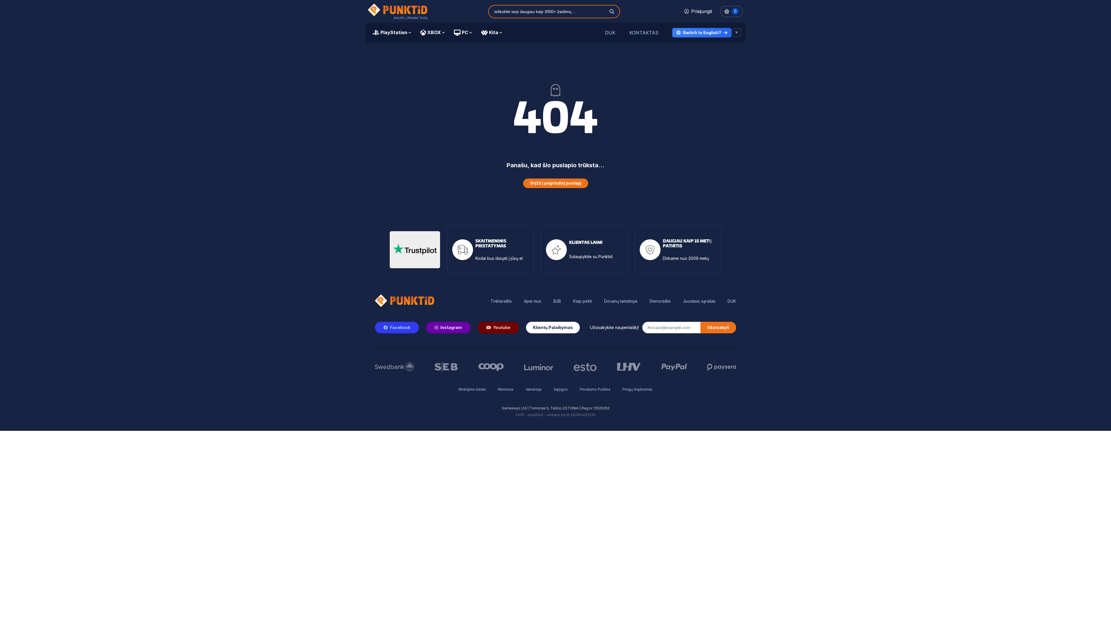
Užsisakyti (718, 327)
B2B (557, 301)
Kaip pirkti (582, 301)
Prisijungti (701, 11)
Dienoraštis (660, 301)
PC (465, 32)
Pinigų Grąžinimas (637, 389)
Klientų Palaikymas (553, 327)
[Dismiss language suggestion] (737, 33)
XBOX (434, 32)
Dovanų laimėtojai (620, 301)
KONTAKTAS (643, 33)
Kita (493, 32)
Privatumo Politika (595, 389)
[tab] (391, 32)
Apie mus (532, 301)
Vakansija (534, 389)
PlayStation (393, 32)
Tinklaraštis (501, 301)
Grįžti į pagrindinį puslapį (555, 183)
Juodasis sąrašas (699, 301)
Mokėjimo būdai (472, 389)
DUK (610, 33)
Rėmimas (506, 389)
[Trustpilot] (415, 250)
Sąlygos (561, 389)
